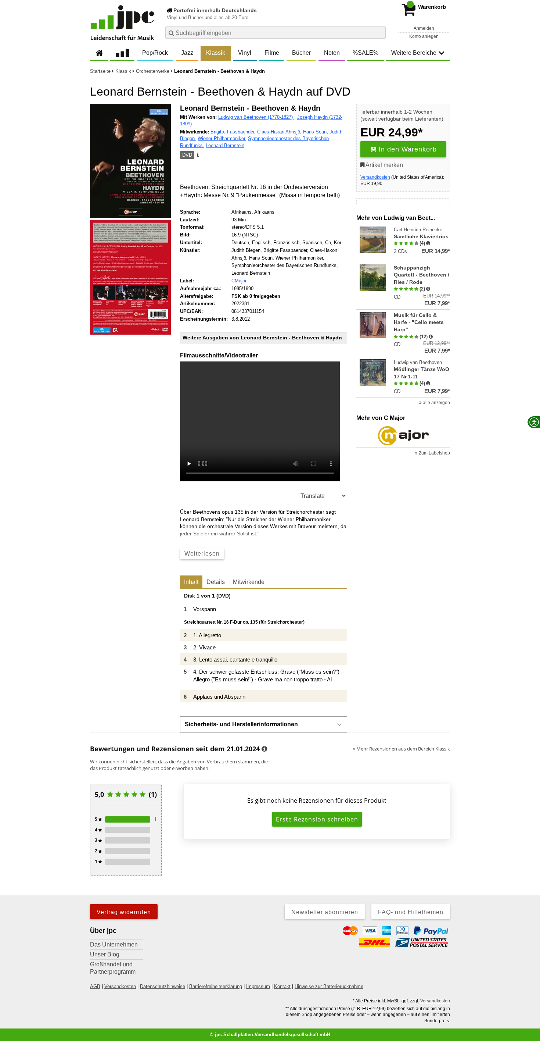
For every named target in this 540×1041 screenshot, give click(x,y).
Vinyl (244, 53)
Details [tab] (215, 582)
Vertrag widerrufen (124, 912)
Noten (332, 53)
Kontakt (282, 986)
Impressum (258, 986)
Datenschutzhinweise (162, 986)
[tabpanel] (263, 648)
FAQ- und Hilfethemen (410, 912)
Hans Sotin (315, 132)
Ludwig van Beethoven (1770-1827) (256, 117)
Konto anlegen (424, 36)
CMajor (238, 281)
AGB (95, 986)
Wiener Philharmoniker (221, 138)
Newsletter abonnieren (324, 912)
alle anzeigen (436, 402)
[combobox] (275, 32)
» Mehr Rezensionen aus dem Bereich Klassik (401, 748)
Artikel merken (383, 165)
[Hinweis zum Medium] (197, 155)
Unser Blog (104, 954)
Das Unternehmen (114, 944)
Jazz (187, 53)
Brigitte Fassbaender (232, 132)
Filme (271, 53)
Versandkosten (375, 177)
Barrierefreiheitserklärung (215, 986)
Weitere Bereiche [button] (413, 53)
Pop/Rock (155, 53)
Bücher (301, 53)
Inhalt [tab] (191, 582)
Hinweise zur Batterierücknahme (329, 986)
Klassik (215, 53)
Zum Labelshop (434, 453)
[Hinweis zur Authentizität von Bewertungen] (428, 243)
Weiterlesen (202, 553)
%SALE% (365, 53)
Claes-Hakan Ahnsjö (278, 132)
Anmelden (424, 28)
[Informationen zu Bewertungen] (264, 749)
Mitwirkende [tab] (248, 582)
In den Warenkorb (407, 149)
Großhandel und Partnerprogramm (113, 968)
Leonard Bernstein (225, 145)
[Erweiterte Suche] (379, 32)
